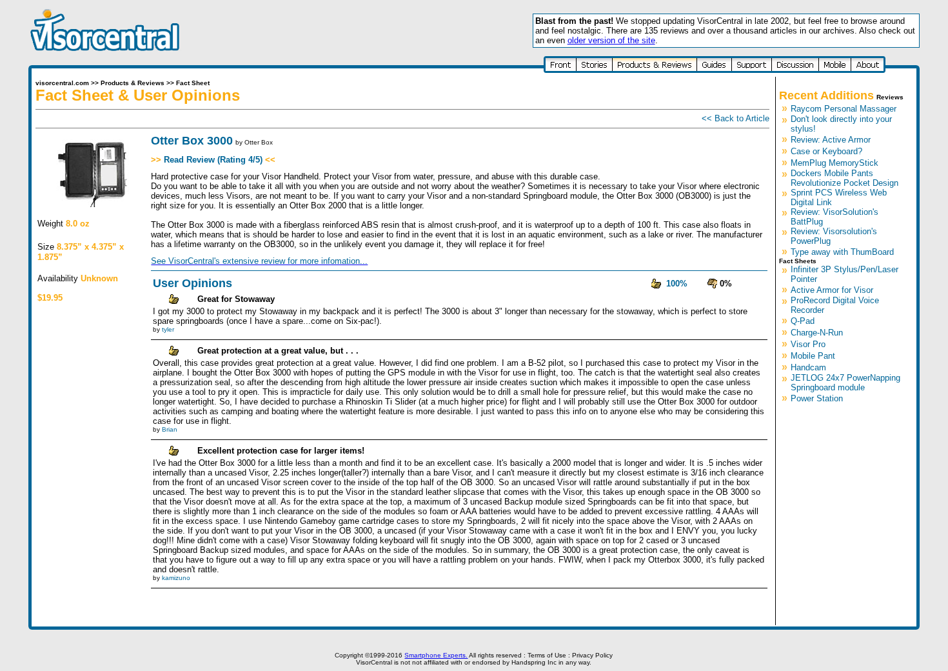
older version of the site (611, 40)
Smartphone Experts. (436, 655)
